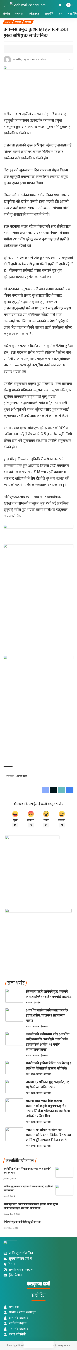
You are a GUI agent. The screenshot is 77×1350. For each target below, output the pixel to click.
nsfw (8, 22)
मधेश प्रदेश (30, 1074)
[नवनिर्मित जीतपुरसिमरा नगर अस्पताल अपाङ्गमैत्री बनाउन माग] (64, 1172)
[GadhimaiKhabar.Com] (27, 5)
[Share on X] (17, 49)
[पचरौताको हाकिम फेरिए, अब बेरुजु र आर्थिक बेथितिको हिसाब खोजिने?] (14, 1067)
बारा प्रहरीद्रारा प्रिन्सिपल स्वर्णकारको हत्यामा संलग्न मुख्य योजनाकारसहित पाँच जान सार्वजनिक (31, 1206)
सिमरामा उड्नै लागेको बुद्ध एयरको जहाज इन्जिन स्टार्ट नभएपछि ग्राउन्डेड (48, 994)
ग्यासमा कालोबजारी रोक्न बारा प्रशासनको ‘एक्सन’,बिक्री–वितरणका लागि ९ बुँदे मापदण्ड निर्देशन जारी (48, 1135)
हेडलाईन (28, 22)
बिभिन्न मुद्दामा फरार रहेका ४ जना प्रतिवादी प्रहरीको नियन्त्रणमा (28, 1188)
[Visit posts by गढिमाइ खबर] (7, 59)
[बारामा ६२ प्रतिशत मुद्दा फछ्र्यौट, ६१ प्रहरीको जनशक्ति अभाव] (14, 1086)
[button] (7, 5)
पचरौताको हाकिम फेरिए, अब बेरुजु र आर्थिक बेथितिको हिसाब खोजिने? (48, 1066)
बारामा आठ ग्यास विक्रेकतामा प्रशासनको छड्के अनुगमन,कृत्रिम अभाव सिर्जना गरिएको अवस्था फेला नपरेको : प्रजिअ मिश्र (48, 1108)
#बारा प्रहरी (21, 776)
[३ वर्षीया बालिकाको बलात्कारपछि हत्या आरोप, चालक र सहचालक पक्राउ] (14, 1015)
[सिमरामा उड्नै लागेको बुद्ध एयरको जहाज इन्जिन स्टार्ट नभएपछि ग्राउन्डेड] (14, 996)
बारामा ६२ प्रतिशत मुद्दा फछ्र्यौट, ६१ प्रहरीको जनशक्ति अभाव (47, 1084)
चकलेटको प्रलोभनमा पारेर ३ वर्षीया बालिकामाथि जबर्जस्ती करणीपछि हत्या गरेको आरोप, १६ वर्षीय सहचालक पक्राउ (47, 1042)
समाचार (18, 22)
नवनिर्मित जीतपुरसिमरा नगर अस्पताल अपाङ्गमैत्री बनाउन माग (27, 1171)
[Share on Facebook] (12, 49)
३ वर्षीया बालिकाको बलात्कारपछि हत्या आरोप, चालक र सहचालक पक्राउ (47, 1016)
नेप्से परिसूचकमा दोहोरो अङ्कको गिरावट (22, 1222)
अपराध (28, 1026)
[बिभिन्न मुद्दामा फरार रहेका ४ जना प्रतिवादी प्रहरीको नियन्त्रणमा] (64, 1190)
